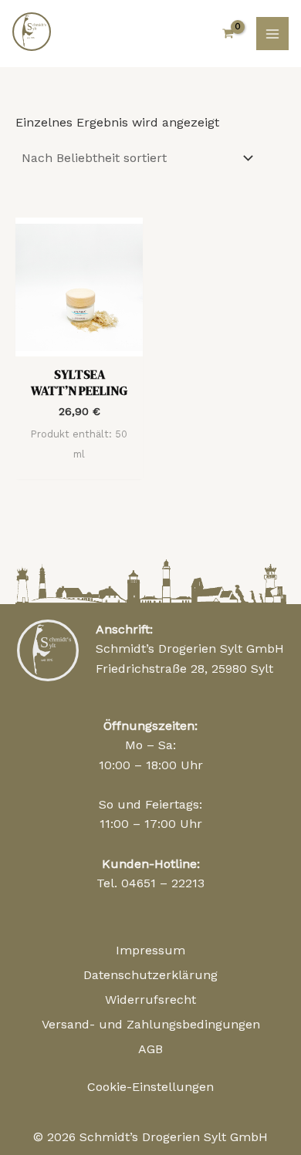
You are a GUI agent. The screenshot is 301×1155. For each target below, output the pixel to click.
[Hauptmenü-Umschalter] (272, 33)
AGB (150, 1049)
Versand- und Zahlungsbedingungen (151, 1024)
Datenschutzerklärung (150, 975)
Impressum (150, 950)
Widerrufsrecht (150, 999)
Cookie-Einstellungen (150, 1086)
